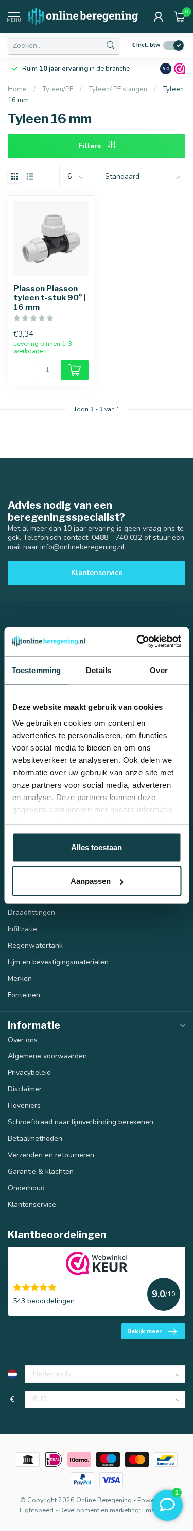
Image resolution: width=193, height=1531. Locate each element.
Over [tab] (158, 669)
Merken (20, 978)
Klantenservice (96, 573)
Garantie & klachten (41, 1171)
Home (17, 89)
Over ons (23, 1040)
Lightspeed (37, 1510)
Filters (90, 146)
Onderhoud (26, 1188)
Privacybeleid (29, 1072)
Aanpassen (91, 880)
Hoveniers (24, 1105)
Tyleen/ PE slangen (118, 89)
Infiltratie (22, 929)
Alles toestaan (96, 846)
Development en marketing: (100, 1510)
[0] (179, 16)
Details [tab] (98, 669)
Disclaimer (25, 1089)
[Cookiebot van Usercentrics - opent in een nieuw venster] (137, 641)
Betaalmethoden (35, 1138)
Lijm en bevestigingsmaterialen (58, 962)
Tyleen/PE (58, 89)
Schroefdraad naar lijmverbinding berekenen (80, 1122)
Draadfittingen (31, 912)
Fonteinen (24, 995)
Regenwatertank (35, 945)
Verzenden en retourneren (51, 1155)
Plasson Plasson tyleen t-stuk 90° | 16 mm (49, 298)
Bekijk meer (144, 1331)
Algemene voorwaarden (47, 1056)
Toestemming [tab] (36, 669)
